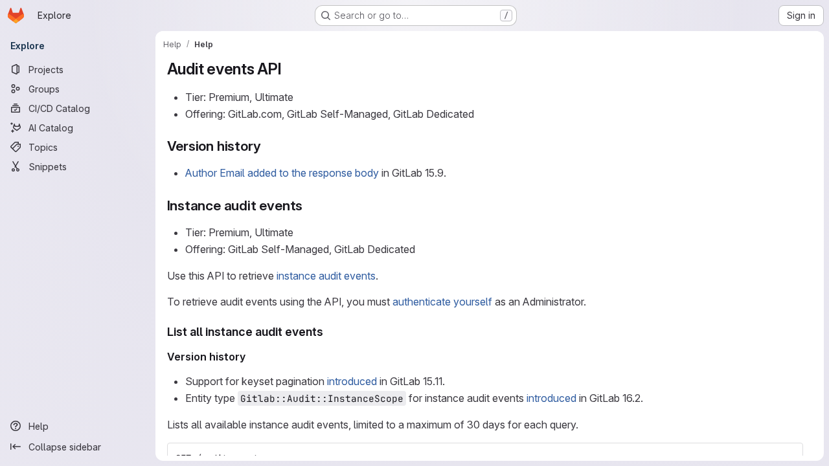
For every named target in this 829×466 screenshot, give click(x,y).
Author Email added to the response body (282, 172)
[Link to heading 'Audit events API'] (290, 69)
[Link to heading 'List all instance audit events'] (329, 331)
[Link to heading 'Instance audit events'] (309, 205)
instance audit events (326, 275)
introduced (352, 381)
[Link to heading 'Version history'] (267, 146)
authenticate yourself (442, 301)
